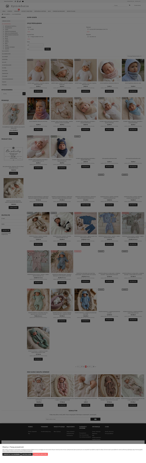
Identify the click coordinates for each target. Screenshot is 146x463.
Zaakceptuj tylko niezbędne (12, 454)
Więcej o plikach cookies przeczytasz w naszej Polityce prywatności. (17, 451)
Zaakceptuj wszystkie (40, 454)
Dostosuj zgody (26, 454)
